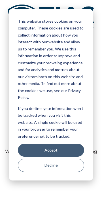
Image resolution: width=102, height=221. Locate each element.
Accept (51, 150)
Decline (51, 165)
